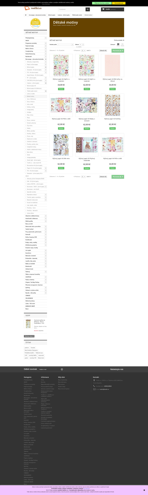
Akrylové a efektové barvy (32, 216)
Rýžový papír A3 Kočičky (112, 119)
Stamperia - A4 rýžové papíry (34, 69)
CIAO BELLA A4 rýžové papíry (34, 80)
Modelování (29, 266)
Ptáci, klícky (30, 115)
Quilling (28, 287)
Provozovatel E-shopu (47, 386)
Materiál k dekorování (32, 200)
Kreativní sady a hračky (32, 247)
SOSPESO (28, 277)
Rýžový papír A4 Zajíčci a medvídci (61, 80)
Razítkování (29, 56)
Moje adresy (61, 384)
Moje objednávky (62, 380)
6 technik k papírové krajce (48, 421)
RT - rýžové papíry (31, 77)
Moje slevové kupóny (63, 388)
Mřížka (118, 45)
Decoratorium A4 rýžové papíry (34, 165)
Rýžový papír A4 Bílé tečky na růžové (112, 80)
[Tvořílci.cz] (40, 7)
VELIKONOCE (29, 298)
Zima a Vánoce (31, 101)
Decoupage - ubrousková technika (35, 59)
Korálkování (29, 239)
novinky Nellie (32, 355)
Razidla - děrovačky (31, 293)
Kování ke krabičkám (32, 202)
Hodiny (28, 128)
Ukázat (77, 44)
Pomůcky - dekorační (32, 210)
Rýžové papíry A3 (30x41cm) (34, 88)
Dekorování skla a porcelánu (33, 226)
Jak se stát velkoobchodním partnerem (45, 400)
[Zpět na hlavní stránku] (25, 15)
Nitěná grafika (29, 221)
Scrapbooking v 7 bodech (48, 425)
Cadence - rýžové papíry (33, 83)
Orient (28, 154)
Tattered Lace (39, 352)
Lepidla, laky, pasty (31, 261)
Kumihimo (28, 253)
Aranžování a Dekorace (32, 218)
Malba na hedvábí (30, 263)
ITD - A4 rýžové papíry (32, 72)
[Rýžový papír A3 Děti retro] (61, 145)
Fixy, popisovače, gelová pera (33, 231)
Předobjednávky (30, 38)
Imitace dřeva (30, 213)
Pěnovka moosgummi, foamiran (34, 285)
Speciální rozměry (31, 192)
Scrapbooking (29, 51)
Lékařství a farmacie (32, 141)
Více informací (46, 4)
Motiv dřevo (30, 152)
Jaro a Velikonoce (31, 99)
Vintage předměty (31, 157)
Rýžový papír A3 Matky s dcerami (87, 120)
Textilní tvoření (29, 229)
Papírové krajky (30, 46)
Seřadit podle (53, 44)
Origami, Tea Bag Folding (32, 282)
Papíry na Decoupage (32, 64)
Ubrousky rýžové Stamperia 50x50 (35, 178)
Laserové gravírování (46, 428)
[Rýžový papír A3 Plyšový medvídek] (87, 145)
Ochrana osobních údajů (47, 388)
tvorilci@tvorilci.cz (104, 389)
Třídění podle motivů (32, 91)
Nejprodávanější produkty (48, 384)
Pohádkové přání (29, 352)
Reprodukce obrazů (32, 194)
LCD (26, 355)
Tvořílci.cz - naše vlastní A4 (34, 162)
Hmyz (28, 117)
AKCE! (27, 40)
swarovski (41, 355)
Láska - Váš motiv (30, 303)
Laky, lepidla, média (32, 205)
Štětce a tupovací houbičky (33, 274)
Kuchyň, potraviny (31, 123)
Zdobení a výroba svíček (32, 290)
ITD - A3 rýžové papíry (32, 170)
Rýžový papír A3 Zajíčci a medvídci (87, 80)
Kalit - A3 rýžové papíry (33, 181)
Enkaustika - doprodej (31, 258)
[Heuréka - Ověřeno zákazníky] (35, 23)
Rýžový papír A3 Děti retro (61, 158)
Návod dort (41, 358)
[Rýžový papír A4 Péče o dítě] (112, 145)
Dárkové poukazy (30, 301)
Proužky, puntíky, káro (32, 144)
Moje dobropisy (62, 382)
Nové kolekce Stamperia (31, 350)
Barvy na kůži (29, 223)
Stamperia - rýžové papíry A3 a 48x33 (34, 175)
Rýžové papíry (30, 67)
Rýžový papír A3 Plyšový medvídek (87, 159)
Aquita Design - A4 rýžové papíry (35, 75)
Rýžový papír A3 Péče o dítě (61, 119)
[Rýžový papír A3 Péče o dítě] (61, 105)
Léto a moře (30, 104)
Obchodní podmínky (46, 415)
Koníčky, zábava (31, 133)
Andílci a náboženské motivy (34, 149)
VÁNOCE (28, 295)
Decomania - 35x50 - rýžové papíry (35, 186)
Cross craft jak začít (46, 423)
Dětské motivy (30, 96)
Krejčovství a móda (32, 139)
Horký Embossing (30, 54)
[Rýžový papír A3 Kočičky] (112, 105)
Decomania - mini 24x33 (33, 189)
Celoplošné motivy (31, 147)
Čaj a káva (29, 125)
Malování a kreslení (31, 255)
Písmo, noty (30, 136)
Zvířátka (29, 112)
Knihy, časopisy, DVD (31, 237)
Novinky (43, 382)
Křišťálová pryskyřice (31, 245)
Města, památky (31, 131)
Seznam (122, 45)
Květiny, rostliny (31, 107)
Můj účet (61, 377)
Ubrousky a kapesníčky (33, 61)
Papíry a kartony (30, 279)
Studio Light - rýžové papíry (34, 160)
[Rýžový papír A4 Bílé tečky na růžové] (112, 65)
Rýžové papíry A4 (31, 85)
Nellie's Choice (29, 48)
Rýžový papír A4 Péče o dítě (112, 158)
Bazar (27, 309)
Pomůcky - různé (31, 208)
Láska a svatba (31, 93)
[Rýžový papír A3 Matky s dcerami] (87, 105)
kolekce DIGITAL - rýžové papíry (35, 184)
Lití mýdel (28, 250)
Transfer (33, 347)
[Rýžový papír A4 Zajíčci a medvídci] (61, 65)
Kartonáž (28, 234)
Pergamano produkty (31, 43)
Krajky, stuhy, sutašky (31, 242)
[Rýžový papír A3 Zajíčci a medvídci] (87, 65)
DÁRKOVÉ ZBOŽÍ (30, 306)
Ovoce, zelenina (31, 120)
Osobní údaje (61, 386)
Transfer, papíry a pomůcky (34, 197)
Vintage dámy (30, 109)
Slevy (28, 315)
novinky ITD (33, 358)
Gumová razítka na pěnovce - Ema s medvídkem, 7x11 (39, 321)
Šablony (28, 271)
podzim (27, 347)
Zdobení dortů (29, 269)
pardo (26, 358)
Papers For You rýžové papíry (34, 168)
